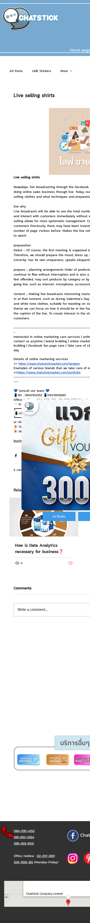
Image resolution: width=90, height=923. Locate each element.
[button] (59, 516)
